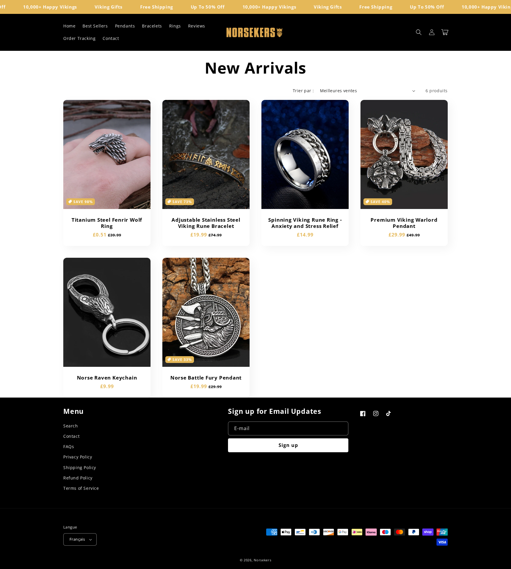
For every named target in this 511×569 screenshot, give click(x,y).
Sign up (288, 445)
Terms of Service (81, 488)
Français (77, 539)
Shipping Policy (79, 467)
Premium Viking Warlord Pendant (404, 223)
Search (70, 426)
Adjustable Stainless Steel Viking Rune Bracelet (206, 223)
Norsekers (262, 560)
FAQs (68, 446)
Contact (71, 436)
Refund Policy (78, 478)
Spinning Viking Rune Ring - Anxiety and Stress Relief (305, 223)
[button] (418, 32)
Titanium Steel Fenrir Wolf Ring (107, 223)
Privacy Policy (77, 457)
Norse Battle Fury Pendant (206, 378)
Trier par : (303, 90)
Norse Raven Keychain (107, 378)
